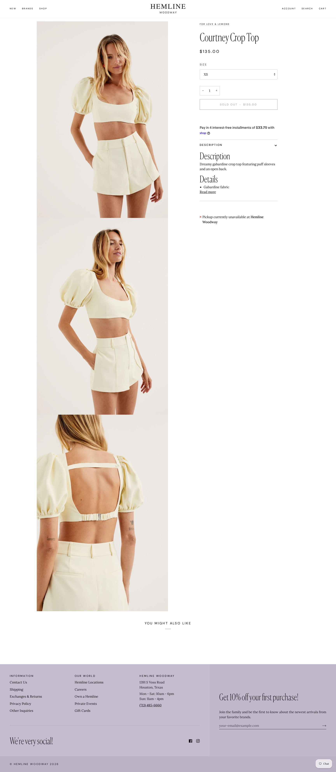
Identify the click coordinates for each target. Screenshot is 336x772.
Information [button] (22, 676)
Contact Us (18, 682)
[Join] (321, 725)
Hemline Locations (89, 682)
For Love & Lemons (215, 24)
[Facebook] (190, 741)
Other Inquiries (21, 710)
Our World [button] (85, 676)
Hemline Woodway (31, 764)
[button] (27, 8)
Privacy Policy (20, 704)
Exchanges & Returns (26, 696)
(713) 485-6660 (150, 705)
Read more (208, 192)
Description (211, 145)
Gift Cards (82, 710)
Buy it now (238, 118)
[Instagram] (198, 741)
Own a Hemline (86, 696)
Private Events (86, 704)
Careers (81, 689)
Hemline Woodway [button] (157, 676)
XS (206, 74)
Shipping (16, 689)
